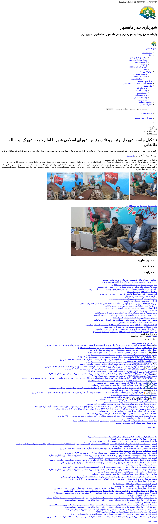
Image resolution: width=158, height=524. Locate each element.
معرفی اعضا (147, 348)
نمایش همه (152, 427)
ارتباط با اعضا (146, 345)
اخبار (150, 55)
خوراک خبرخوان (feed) (138, 67)
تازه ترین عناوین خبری (138, 57)
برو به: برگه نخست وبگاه (142, 343)
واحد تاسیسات (141, 95)
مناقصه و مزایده (145, 102)
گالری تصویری (141, 62)
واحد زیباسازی (141, 90)
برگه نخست (147, 53)
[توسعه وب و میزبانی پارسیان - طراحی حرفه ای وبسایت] (151, 402)
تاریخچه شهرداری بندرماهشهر (140, 359)
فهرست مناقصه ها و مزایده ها (140, 372)
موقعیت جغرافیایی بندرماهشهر (139, 361)
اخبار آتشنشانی (146, 104)
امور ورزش (142, 100)
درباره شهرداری (145, 71)
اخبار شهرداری (151, 206)
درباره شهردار (136, 79)
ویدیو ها (144, 64)
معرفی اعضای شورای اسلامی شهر (137, 83)
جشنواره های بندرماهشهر (141, 374)
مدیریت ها (148, 86)
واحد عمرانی (142, 93)
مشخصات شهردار (139, 76)
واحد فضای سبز (140, 97)
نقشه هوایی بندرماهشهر (142, 363)
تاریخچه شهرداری (140, 74)
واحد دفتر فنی (141, 88)
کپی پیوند (130, 156)
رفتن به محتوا (151, 48)
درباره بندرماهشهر (144, 81)
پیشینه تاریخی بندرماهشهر (141, 356)
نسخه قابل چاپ (150, 131)
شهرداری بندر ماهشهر (143, 118)
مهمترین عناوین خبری (138, 60)
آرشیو (144, 69)
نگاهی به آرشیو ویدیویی (142, 377)
